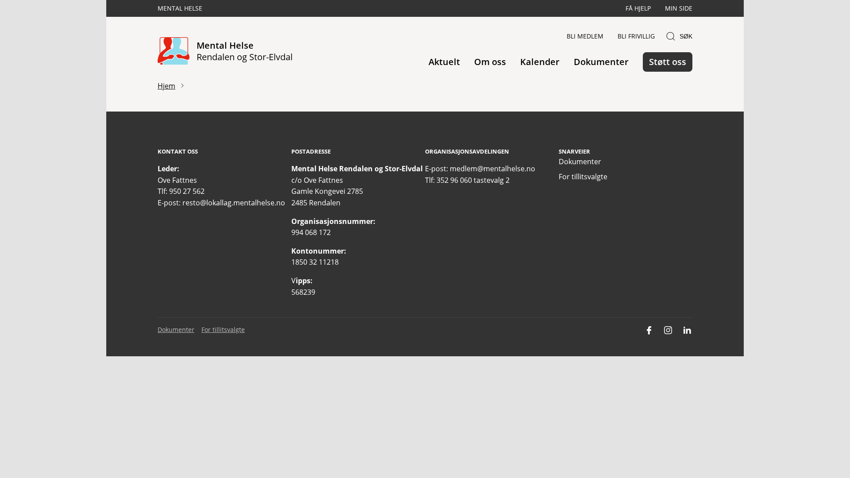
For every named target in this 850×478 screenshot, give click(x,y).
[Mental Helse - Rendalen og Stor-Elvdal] (173, 51)
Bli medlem (585, 36)
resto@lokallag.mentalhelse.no (233, 203)
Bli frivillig (636, 36)
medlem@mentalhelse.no (492, 168)
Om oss (490, 62)
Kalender (540, 62)
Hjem (166, 86)
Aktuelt (444, 62)
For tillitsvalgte (583, 176)
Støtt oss (667, 62)
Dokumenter (601, 62)
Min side (678, 8)
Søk (686, 36)
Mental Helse (180, 8)
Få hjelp (638, 8)
